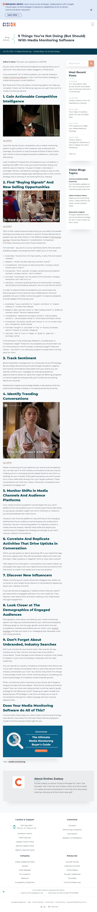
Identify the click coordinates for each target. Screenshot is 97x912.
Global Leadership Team (25, 862)
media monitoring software (15, 77)
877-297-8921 (73, 893)
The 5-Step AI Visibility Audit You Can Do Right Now (79, 114)
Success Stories (72, 862)
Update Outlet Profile (25, 842)
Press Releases (25, 870)
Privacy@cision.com (36, 893)
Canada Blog (38, 51)
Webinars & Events (72, 866)
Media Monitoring (24, 51)
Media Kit (25, 878)
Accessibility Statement (25, 882)
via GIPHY (7, 141)
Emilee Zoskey (54, 51)
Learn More (12, 15)
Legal (29, 902)
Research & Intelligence (72, 838)
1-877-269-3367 (26, 826)
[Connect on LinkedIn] (3, 892)
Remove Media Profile (25, 846)
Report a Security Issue (24, 850)
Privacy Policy (49, 902)
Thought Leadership (72, 874)
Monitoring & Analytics (72, 830)
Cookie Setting (60, 902)
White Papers (72, 870)
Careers (25, 866)
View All (72, 154)
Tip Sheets (72, 878)
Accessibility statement (18, 902)
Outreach (72, 826)
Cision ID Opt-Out (38, 902)
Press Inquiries (25, 838)
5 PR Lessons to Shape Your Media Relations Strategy (78, 128)
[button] (91, 9)
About (48, 779)
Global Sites (54, 906)
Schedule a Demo (25, 833)
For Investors (24, 874)
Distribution (72, 834)
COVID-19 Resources (72, 882)
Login (44, 906)
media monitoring (16, 762)
